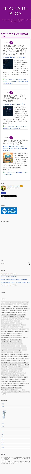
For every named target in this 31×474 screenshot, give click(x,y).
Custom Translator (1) (5, 329)
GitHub (6, 146)
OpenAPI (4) (15, 360)
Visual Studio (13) (4, 381)
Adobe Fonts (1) (25, 302)
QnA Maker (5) (21, 364)
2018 (3, 436)
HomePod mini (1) (4, 345)
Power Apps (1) (4, 362)
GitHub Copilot (14, 146)
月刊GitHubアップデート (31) (24, 391)
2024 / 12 (4, 410)
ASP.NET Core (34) (5, 310)
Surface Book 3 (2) (13, 373)
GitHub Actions (20, 148)
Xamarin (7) (18, 389)
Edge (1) (26, 331)
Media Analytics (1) (9, 352)
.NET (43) (3, 302)
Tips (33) (22, 375)
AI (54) (2, 304)
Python (20, 57)
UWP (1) (25, 377)
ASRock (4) (19, 310)
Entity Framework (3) (5, 335)
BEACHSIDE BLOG (15, 11)
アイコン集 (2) (3, 391)
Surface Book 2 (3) (4, 373)
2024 (3, 409)
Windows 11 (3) (18, 387)
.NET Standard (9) (17, 302)
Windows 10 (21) (11, 387)
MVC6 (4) (20, 356)
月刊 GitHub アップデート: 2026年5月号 (8, 285)
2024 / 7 (4, 415)
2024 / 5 (4, 417)
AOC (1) (9, 306)
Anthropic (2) (3, 306)
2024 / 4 (4, 418)
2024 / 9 (4, 413)
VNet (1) (23, 381)
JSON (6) (18, 345)
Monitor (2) (3, 356)
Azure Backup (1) (13, 314)
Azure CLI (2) (3, 316)
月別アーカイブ (4, 400)
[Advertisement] (15, 239)
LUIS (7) (10, 350)
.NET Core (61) (9, 302)
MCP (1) (2, 352)
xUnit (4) (22, 389)
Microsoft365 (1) (13, 354)
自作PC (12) (3, 393)
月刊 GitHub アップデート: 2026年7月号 (8, 274)
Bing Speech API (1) (5, 320)
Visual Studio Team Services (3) (15, 381)
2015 (3, 444)
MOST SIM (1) (9, 356)
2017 (2, 439)
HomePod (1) (19, 343)
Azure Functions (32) (5, 318)
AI (24, 57)
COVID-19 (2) (20, 327)
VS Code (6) (3, 383)
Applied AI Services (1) (10, 308)
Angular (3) (26, 304)
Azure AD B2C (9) (21, 312)
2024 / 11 (4, 411)
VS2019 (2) (27, 383)
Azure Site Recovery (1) (24, 318)
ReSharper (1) (4, 366)
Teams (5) (9, 375)
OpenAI (13, 57)
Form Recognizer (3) (5, 337)
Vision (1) (23, 379)
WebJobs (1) (3, 387)
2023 (3, 423)
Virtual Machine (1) (17, 379)
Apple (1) (3, 308)
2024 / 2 (4, 419)
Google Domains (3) (5, 343)
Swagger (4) (3, 375)
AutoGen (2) (25, 310)
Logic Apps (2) (4, 350)
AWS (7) (2, 312)
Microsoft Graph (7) (5, 354)
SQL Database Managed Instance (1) (8, 368)
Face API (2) (19, 335)
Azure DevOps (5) (20, 316)
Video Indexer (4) (8, 379)
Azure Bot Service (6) (21, 314)
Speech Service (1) (16, 366)
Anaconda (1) (19, 304)
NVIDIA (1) (13, 358)
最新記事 (3, 270)
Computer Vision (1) (5, 327)
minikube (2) (20, 354)
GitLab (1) (19, 341)
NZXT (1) (22, 358)
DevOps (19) (3, 331)
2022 (3, 426)
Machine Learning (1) (17, 350)
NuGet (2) (3, 358)
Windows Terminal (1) (5, 389)
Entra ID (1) (13, 335)
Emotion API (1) (18, 333)
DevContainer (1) (25, 329)
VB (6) (2, 379)
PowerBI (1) (11, 362)
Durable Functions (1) (19, 331)
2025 (3, 406)
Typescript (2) (20, 377)
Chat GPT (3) (18, 322)
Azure (12, 104)
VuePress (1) (8, 385)
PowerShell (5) (17, 362)
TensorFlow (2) (16, 375)
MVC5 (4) (15, 356)
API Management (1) (23, 306)
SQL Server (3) (19, 368)
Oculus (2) (3, 360)
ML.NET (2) (26, 354)
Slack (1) (9, 366)
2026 (3, 403)
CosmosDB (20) (13, 327)
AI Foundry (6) (8, 304)
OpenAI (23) (9, 360)
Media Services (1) (17, 352)
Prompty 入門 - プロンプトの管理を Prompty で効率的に (15, 98)
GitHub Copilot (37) (5, 341)
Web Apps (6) (14, 385)
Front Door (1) (18, 337)
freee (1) (12, 337)
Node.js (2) (26, 356)
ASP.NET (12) (26, 308)
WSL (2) (12, 389)
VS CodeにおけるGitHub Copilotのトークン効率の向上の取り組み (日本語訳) (15, 282)
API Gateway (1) (15, 306)
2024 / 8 (4, 414)
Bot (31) (18, 320)
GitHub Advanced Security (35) (16, 339)
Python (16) (14, 364)
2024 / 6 (4, 416)
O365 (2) (27, 358)
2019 (3, 434)
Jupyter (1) (23, 345)
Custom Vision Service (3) (16, 329)
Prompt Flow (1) (25, 362)
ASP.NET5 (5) (12, 310)
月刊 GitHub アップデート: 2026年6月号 (8, 276)
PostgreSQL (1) (22, 360)
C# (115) (13, 322)
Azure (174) (8, 312)
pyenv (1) (9, 364)
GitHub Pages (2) (13, 341)
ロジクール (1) (10, 391)
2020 (3, 431)
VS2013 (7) (10, 383)
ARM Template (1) (19, 308)
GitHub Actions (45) (5, 339)
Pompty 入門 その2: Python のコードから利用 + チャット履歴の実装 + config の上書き (15, 50)
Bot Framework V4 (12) (5, 322)
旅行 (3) (15, 391)
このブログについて (5, 198)
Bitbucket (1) (12, 320)
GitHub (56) (25, 337)
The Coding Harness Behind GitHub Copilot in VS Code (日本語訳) (14, 279)
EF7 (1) (13, 333)
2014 (3, 447)
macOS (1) (24, 350)
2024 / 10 (4, 412)
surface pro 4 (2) (22, 373)
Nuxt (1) (8, 358)
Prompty (6, 57)
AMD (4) (14, 304)
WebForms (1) (21, 385)
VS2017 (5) (21, 383)
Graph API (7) (13, 343)
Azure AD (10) (14, 312)
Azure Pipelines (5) (14, 318)
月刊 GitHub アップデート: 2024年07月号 (15, 142)
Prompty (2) (3, 364)
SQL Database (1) (24, 366)
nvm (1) (17, 358)
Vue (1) (2, 385)
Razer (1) (27, 364)
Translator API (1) (4, 377)
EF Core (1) (3, 333)
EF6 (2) (8, 333)
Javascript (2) (12, 345)
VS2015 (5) (15, 383)
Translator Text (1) (12, 377)
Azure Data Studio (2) (12, 316)
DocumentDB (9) (11, 331)
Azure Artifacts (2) (4, 314)
